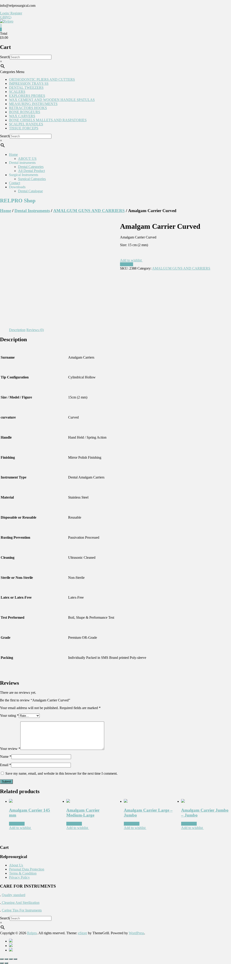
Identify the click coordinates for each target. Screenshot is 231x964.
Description (17, 330)
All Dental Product (31, 171)
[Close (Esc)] (2, 959)
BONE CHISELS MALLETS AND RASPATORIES (48, 120)
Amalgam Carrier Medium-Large (82, 812)
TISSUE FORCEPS (23, 128)
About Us (16, 865)
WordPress (136, 933)
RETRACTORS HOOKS (28, 108)
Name (5, 756)
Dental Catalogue (30, 191)
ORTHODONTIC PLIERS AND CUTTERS (42, 79)
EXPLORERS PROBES (27, 96)
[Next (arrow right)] (6, 963)
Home (13, 154)
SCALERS (17, 92)
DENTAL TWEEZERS (26, 87)
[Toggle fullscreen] (11, 959)
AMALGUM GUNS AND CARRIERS (89, 210)
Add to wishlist (131, 260)
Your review (10, 749)
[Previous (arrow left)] (2, 963)
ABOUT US (27, 158)
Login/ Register (11, 13)
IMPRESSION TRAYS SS (29, 83)
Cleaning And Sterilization (20, 902)
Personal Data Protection (26, 869)
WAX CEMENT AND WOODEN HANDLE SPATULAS (52, 100)
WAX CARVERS (22, 116)
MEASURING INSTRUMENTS (33, 104)
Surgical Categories (32, 179)
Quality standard (13, 895)
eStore (82, 933)
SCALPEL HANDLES (26, 124)
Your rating (9, 715)
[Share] (6, 959)
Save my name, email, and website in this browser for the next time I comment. (61, 773)
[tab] (17, 330)
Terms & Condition (23, 873)
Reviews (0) (35, 330)
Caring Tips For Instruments (22, 910)
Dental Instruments (32, 210)
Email (5, 765)
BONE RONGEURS (24, 112)
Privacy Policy (19, 877)
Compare (126, 264)
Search (5, 57)
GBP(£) (5, 17)
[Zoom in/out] (15, 959)
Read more (17, 824)
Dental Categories (31, 167)
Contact (14, 183)
